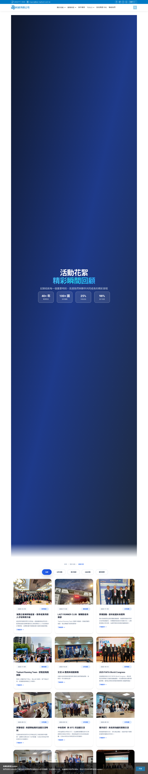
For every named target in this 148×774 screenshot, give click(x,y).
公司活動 (59, 572)
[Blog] (126, 2)
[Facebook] (116, 2)
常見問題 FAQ (101, 7)
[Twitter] (119, 2)
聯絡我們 (112, 7)
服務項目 (71, 7)
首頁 (65, 564)
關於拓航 (60, 7)
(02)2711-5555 (19, 2)
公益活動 (88, 572)
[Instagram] (123, 2)
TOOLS (89, 7)
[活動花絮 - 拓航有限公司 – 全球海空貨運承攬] (20, 7)
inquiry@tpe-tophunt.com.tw (40, 2)
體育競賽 (102, 572)
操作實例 (81, 7)
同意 (140, 769)
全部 (46, 572)
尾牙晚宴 (73, 572)
